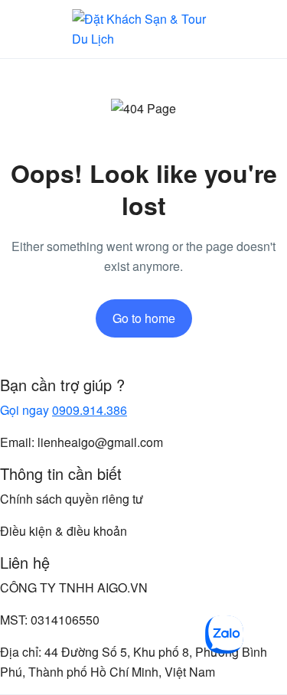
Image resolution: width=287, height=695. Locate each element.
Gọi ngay (63, 410)
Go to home (144, 318)
